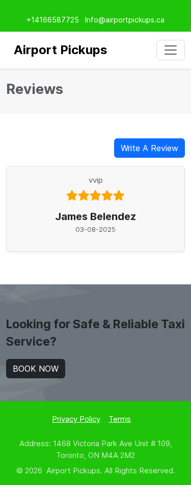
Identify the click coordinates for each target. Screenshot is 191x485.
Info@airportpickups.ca (125, 19)
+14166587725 (52, 19)
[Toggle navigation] (170, 50)
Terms (119, 419)
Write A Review (149, 148)
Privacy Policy (76, 419)
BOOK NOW (36, 368)
